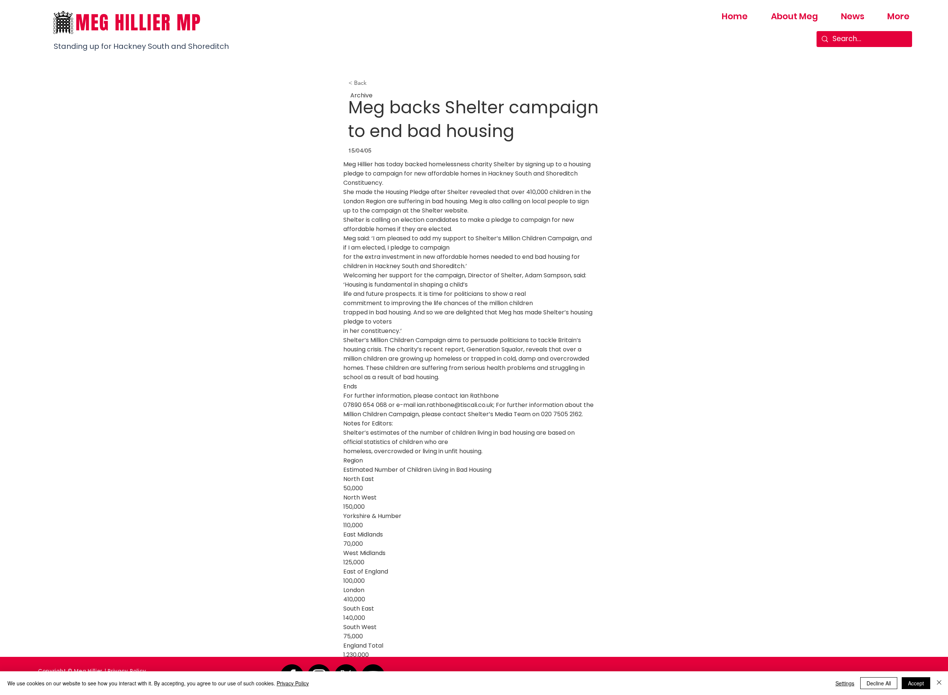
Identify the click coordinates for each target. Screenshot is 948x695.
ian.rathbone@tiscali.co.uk (455, 405)
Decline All (879, 683)
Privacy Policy (127, 671)
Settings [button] (844, 683)
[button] (372, 83)
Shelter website (444, 210)
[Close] (939, 683)
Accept (916, 683)
